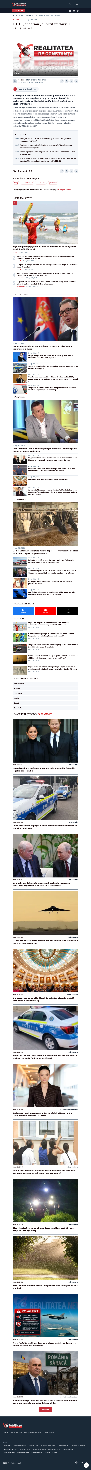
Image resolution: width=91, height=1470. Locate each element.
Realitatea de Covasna (48, 1446)
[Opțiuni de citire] (86, 1465)
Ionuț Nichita (73, 765)
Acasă (16, 16)
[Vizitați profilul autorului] (15, 81)
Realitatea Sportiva (20, 1446)
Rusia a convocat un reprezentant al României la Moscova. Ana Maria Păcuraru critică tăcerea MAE (42, 1114)
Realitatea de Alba (23, 1453)
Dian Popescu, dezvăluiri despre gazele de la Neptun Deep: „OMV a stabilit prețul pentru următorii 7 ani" (45, 274)
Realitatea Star (33, 1446)
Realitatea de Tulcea (69, 1449)
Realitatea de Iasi (37, 1453)
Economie (20, 278)
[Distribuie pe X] (76, 81)
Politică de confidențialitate (32, 1433)
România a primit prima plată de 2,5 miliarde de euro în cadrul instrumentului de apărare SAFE (51, 593)
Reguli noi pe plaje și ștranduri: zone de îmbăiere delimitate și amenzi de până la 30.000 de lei (48, 624)
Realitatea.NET (7, 1446)
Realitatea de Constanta (69, 1110)
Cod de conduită (49, 1433)
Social (15, 252)
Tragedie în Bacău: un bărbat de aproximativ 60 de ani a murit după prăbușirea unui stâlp (52, 389)
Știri (22, 16)
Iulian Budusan (72, 994)
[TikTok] (78, 10)
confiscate (40, 183)
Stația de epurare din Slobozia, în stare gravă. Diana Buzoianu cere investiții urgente (46, 146)
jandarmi (53, 183)
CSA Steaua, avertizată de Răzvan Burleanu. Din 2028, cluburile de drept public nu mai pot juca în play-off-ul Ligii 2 (48, 159)
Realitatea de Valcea (39, 1449)
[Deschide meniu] (76, 4)
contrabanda (27, 183)
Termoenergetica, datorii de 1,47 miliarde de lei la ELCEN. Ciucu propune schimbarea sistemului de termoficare (52, 572)
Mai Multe (45, 1409)
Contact (5, 1433)
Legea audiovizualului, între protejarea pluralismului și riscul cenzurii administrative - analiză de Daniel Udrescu (46, 283)
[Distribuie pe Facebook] (67, 81)
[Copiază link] (62, 81)
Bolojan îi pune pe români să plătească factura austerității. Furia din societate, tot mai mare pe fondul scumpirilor (45, 1401)
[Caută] (70, 4)
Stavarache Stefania (36, 80)
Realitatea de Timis (51, 1453)
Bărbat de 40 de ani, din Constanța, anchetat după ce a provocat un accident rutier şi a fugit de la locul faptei (45, 1057)
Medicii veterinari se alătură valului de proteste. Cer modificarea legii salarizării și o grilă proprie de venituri (45, 552)
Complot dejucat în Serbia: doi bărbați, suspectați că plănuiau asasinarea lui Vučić (46, 139)
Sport (19, 261)
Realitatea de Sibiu (54, 1449)
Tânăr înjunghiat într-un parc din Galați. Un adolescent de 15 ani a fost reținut (47, 153)
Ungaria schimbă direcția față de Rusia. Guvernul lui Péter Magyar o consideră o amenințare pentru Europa (52, 459)
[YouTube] (74, 10)
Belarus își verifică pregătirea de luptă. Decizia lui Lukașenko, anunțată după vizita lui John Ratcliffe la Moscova (41, 884)
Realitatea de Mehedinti (10, 1449)
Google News (64, 189)
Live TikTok (19, 11)
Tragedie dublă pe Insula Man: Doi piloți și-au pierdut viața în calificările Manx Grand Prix (53, 646)
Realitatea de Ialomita (78, 1446)
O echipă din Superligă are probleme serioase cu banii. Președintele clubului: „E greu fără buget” (51, 635)
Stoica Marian (73, 937)
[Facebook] (70, 10)
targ (16, 183)
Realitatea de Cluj (63, 1446)
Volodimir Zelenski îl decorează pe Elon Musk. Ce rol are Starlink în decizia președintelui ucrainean (51, 469)
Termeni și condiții (16, 1433)
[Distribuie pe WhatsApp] (71, 81)
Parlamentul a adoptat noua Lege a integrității (48, 479)
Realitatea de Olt (25, 1449)
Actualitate (28, 16)
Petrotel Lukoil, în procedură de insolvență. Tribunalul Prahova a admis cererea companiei (51, 561)
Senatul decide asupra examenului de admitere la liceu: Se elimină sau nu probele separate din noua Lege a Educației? (44, 1171)
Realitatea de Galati (9, 1453)
